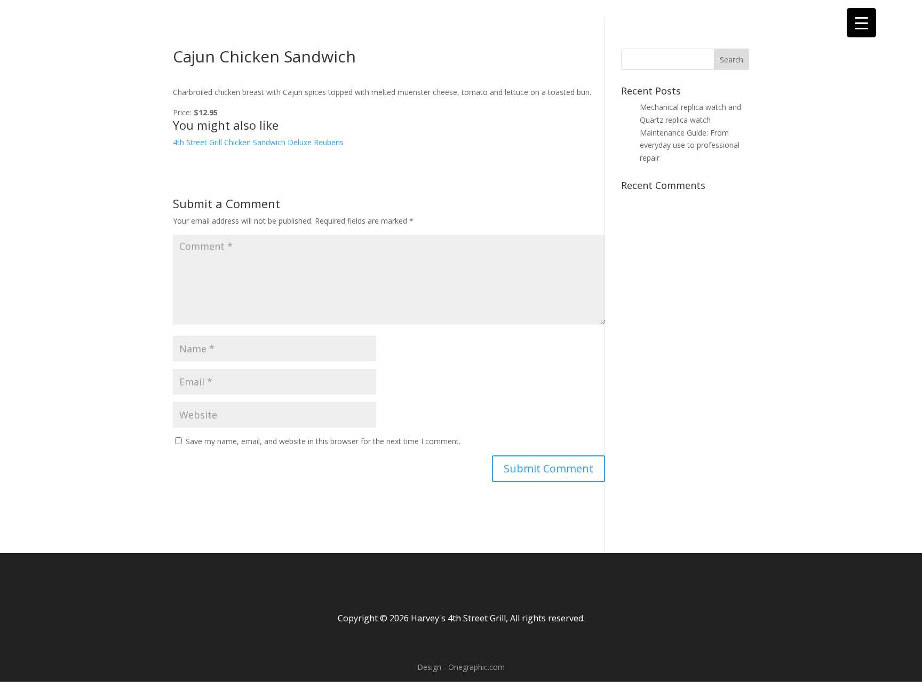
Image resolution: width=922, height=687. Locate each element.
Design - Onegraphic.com (461, 667)
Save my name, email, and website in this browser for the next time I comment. (323, 441)
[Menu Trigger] (861, 22)
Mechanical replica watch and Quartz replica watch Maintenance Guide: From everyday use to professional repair (690, 132)
